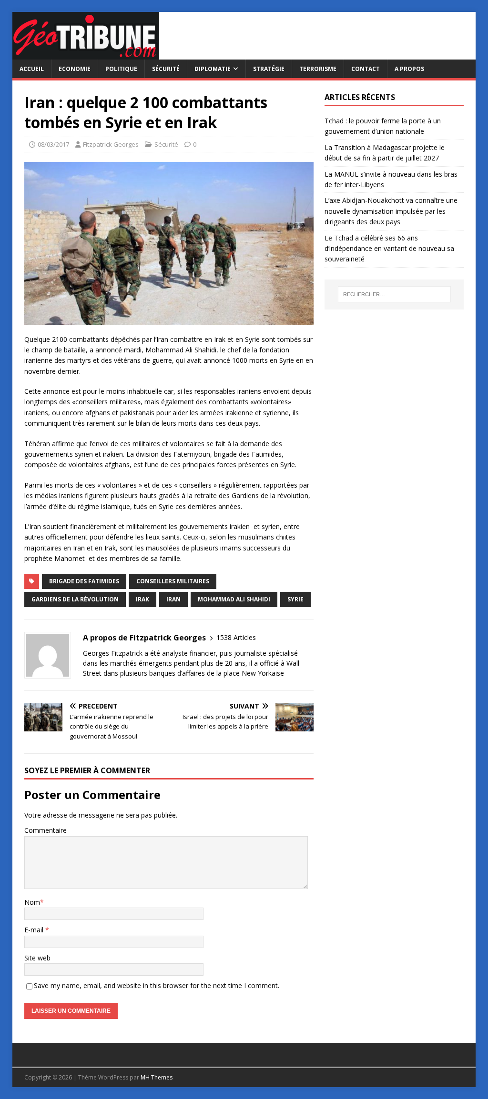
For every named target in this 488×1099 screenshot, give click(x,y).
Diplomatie (212, 69)
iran (173, 599)
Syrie (295, 599)
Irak (142, 599)
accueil (32, 69)
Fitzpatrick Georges (111, 144)
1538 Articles (236, 637)
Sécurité (166, 69)
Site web (37, 957)
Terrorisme (317, 69)
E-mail (34, 929)
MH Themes (157, 1077)
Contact (365, 69)
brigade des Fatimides (84, 581)
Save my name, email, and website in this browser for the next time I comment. (156, 985)
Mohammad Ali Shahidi (234, 599)
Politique (121, 69)
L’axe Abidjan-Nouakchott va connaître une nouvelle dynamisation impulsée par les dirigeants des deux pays (391, 211)
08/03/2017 (53, 144)
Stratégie (269, 69)
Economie (75, 69)
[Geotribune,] (85, 54)
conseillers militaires (172, 581)
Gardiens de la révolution (75, 599)
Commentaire (45, 830)
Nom (32, 902)
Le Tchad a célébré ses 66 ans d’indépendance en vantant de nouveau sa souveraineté (389, 248)
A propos (409, 69)
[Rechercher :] (394, 294)
